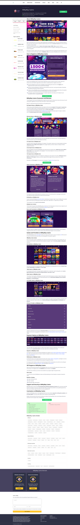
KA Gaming (35, 425)
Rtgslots (53, 429)
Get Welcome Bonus (47, 162)
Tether (43, 363)
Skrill (28, 353)
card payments (56, 358)
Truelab (36, 432)
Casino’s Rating (29, 2)
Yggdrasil (45, 432)
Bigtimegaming (30, 421)
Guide (53, 2)
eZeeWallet (52, 438)
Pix (45, 440)
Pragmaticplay (55, 427)
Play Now (63, 11)
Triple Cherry (58, 430)
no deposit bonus (45, 110)
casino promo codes (40, 199)
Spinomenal (36, 430)
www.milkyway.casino (49, 84)
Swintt (44, 430)
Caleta (45, 421)
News (49, 2)
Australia (32, 453)
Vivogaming (40, 432)
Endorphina (58, 421)
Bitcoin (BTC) (37, 466)
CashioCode (43, 438)
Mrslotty (53, 425)
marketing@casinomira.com (53, 518)
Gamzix (47, 423)
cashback (45, 207)
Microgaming (49, 425)
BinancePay (35, 438)
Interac (57, 438)
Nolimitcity (29, 427)
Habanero (56, 423)
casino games (38, 234)
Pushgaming (60, 427)
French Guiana (52, 453)
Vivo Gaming (50, 331)
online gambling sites (44, 90)
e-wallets (51, 358)
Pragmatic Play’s (51, 160)
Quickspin (29, 429)
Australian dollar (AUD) (31, 466)
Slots (57, 2)
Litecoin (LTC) (46, 466)
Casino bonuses (37, 2)
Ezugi (32, 423)
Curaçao (44, 453)
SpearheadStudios (30, 430)
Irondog (60, 423)
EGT (54, 421)
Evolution (63, 421)
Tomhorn (53, 430)
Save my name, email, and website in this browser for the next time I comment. (27, 509)
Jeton (60, 438)
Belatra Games (55, 331)
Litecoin (60, 353)
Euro (41, 466)
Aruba (29, 453)
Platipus (42, 427)
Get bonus (19, 488)
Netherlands (63, 453)
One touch (34, 427)
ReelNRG (43, 429)
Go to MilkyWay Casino (47, 96)
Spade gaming (57, 429)
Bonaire (40, 453)
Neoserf (39, 447)
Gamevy (44, 423)
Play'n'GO (46, 427)
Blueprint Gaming (61, 331)
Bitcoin (57, 353)
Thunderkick (48, 430)
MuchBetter (34, 440)
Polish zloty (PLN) (51, 466)
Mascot (45, 425)
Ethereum (33, 355)
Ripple (63, 353)
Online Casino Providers (43, 521)
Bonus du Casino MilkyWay (33, 474)
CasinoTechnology (49, 421)
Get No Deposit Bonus (47, 114)
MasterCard (29, 440)
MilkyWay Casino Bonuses (19, 474)
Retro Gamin (48, 429)
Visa (52, 352)
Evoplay (29, 423)
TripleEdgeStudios (30, 432)
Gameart (40, 423)
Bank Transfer (30, 438)
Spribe (41, 430)
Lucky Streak (40, 425)
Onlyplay (38, 427)
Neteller (63, 352)
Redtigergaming (38, 429)
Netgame (61, 425)
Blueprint (35, 421)
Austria (36, 453)
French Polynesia (58, 453)
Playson (50, 427)
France (47, 453)
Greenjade (51, 423)
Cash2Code (43, 445)
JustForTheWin (30, 425)
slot (61, 234)
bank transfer (56, 352)
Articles (44, 2)
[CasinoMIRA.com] (13, 2)
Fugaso (36, 423)
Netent (57, 425)
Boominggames (40, 421)
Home (24, 2)
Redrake (33, 429)
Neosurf (60, 352)
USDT (55, 440)
